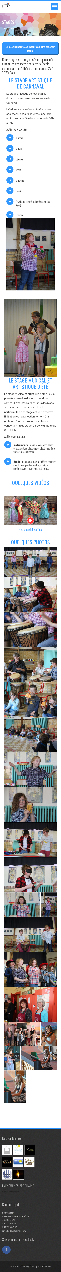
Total (31, 1266)
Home (5, 28)
